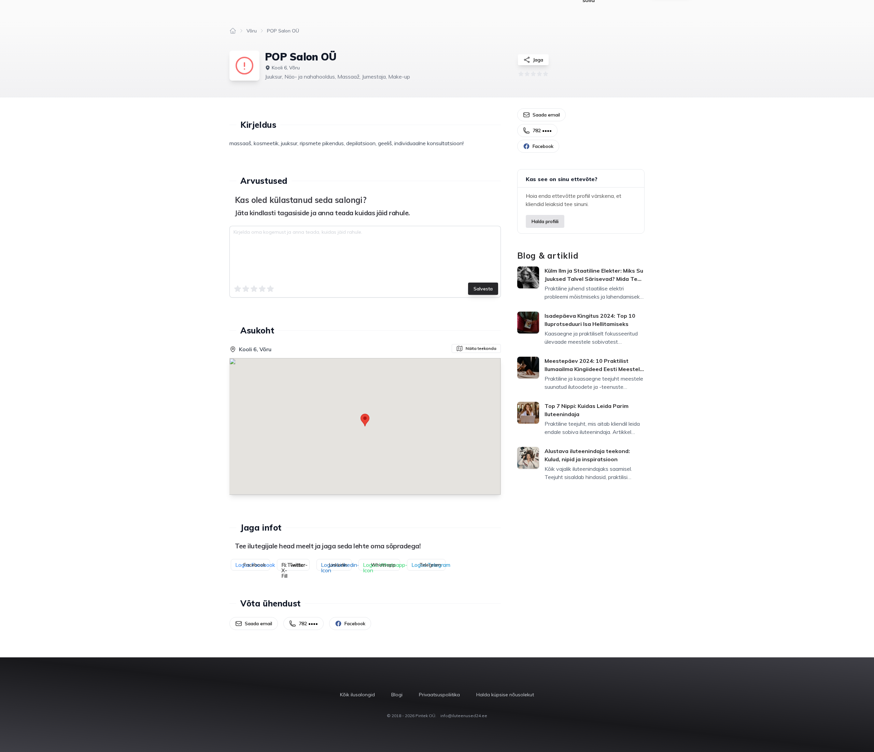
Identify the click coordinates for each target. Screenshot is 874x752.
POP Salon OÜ (283, 31)
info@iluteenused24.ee (463, 715)
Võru (251, 31)
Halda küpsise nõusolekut (505, 695)
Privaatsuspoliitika (439, 695)
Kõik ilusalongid (357, 695)
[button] (365, 420)
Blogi (397, 695)
